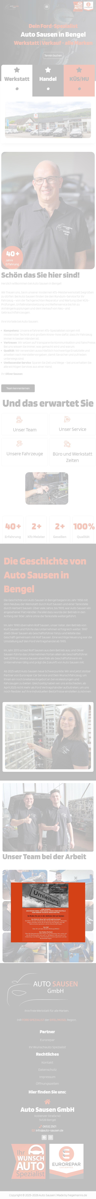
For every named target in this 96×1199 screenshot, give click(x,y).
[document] (48, 599)
